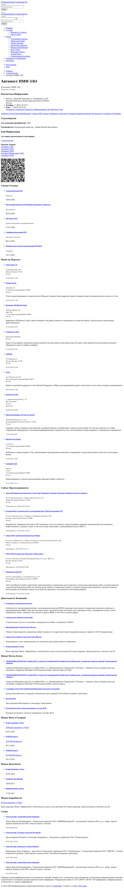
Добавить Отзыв (8, 114)
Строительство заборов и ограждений (19, 617)
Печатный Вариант (23, 114)
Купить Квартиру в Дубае (15, 769)
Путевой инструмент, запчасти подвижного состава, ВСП (26, 708)
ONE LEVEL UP (11, 265)
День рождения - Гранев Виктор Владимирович (22, 817)
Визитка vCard (57, 109)
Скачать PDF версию (40, 114)
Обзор (8, 37)
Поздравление (11, 698)
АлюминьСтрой (11, 464)
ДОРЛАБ (9, 354)
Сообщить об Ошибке (112, 114)
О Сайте (9, 30)
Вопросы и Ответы (19, 32)
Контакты (10, 61)
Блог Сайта (15, 50)
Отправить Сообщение (15, 109)
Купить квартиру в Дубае (15, 646)
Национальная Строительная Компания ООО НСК (24, 246)
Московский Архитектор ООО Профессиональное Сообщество (28, 204)
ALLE (8, 372)
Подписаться (97, 114)
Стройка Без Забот (12, 332)
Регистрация (11, 65)
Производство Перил (13, 439)
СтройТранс (57, 886)
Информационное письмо (15, 788)
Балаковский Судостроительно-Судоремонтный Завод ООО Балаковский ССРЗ (34, 511)
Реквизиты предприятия (14, 779)
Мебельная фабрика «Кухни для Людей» (20, 415)
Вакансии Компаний (19, 47)
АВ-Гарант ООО (11, 218)
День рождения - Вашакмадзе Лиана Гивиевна (22, 846)
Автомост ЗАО (7, 147)
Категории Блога (18, 52)
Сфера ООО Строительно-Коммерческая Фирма (23, 535)
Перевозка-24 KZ (12, 394)
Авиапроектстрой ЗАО (14, 572)
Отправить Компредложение (79, 114)
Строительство (7, 140)
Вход (8, 67)
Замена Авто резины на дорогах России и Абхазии (23, 637)
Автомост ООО (7, 149)
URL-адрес (82, 886)
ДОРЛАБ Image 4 (12, 736)
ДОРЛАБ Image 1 (12, 750)
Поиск (4, 9)
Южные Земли (11, 283)
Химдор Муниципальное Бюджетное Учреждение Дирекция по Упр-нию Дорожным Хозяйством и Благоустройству (46, 493)
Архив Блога (16, 54)
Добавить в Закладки (58, 114)
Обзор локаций (17, 43)
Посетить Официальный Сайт (37, 109)
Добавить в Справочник (16, 58)
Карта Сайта (16, 34)
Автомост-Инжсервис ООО (12, 153)
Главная (9, 28)
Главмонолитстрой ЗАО (14, 191)
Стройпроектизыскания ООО (16, 232)
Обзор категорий (18, 41)
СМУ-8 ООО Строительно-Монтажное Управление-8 (24, 554)
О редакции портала (19, 39)
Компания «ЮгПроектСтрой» (16, 305)
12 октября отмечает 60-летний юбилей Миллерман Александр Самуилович (33, 689)
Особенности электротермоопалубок (19, 603)
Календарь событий (19, 45)
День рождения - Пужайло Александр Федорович (23, 832)
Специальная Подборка (20, 56)
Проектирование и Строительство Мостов (21, 627)
